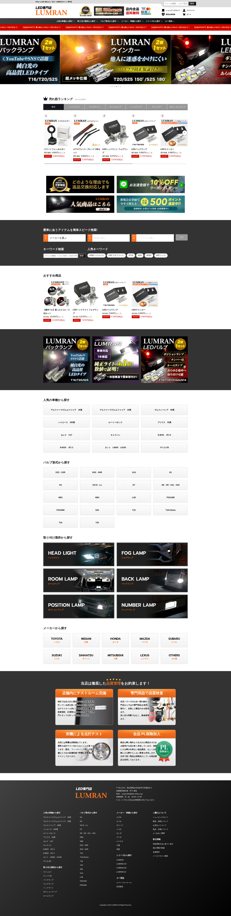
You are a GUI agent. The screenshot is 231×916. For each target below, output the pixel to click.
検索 (192, 4)
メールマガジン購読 (160, 856)
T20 (97, 523)
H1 (170, 472)
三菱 (118, 845)
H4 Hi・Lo (97, 485)
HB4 (97, 497)
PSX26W (60, 510)
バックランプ (136, 107)
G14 (134, 472)
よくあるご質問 (159, 833)
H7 (134, 485)
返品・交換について (160, 829)
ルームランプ (115, 107)
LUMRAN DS (121, 868)
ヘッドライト (74, 107)
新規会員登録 (170, 14)
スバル (119, 821)
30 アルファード (117, 255)
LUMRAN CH (121, 864)
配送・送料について (160, 821)
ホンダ (119, 833)
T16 (60, 523)
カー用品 (168, 21)
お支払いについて (159, 825)
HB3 (60, 497)
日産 (118, 849)
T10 (131, 255)
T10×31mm (171, 510)
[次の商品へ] (184, 132)
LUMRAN (120, 860)
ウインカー (157, 107)
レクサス (119, 841)
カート (189, 14)
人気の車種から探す (52, 813)
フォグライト (95, 107)
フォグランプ (48, 884)
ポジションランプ (177, 107)
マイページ (190, 10)
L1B (134, 497)
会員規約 (156, 852)
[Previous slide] (4, 59)
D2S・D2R (60, 472)
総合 (53, 107)
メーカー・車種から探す (131, 21)
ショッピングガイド (173, 10)
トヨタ (119, 829)
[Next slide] (227, 59)
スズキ (119, 817)
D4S (149, 255)
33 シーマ (161, 255)
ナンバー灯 (47, 876)
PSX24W (171, 497)
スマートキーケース (124, 883)
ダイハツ (119, 825)
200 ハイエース (97, 255)
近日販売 (119, 887)
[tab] (110, 86)
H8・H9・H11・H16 (171, 485)
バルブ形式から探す (108, 21)
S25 (97, 510)
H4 (140, 255)
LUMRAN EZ (121, 872)
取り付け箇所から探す (86, 21)
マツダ (119, 837)
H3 (60, 485)
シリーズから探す (153, 21)
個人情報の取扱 (159, 848)
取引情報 (157, 839)
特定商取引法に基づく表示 (163, 844)
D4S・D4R (97, 472)
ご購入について (159, 813)
